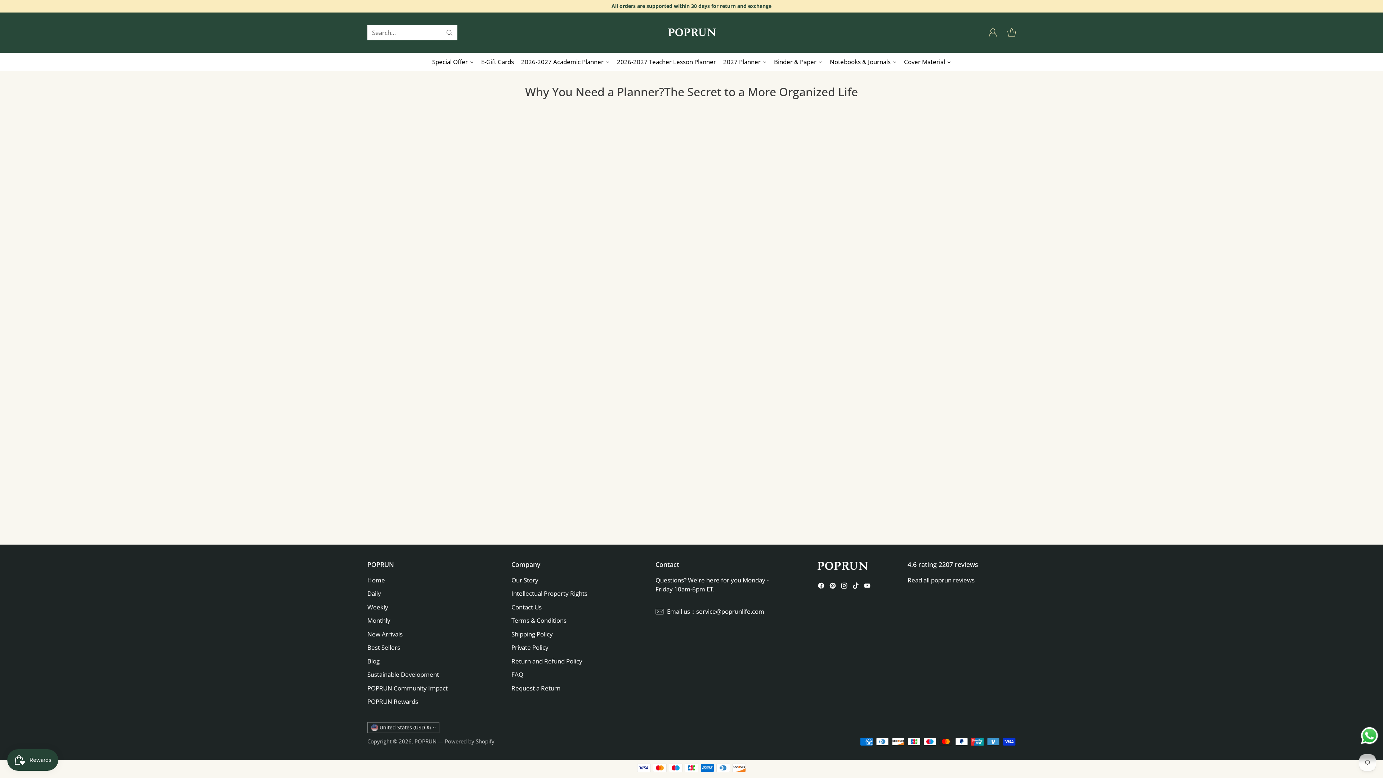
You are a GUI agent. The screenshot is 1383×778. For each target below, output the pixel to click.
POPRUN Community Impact (407, 688)
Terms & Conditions (539, 620)
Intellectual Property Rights (549, 593)
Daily (374, 593)
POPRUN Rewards (392, 701)
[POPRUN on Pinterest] (832, 587)
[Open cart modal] (1012, 33)
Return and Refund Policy (546, 661)
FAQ (517, 674)
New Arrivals (385, 634)
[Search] (449, 32)
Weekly (377, 607)
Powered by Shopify (469, 741)
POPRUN (426, 741)
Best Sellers (383, 647)
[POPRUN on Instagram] (844, 587)
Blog (373, 661)
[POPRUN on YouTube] (867, 587)
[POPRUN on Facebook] (821, 587)
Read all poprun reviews (941, 580)
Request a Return (535, 688)
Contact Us (526, 607)
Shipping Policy (532, 634)
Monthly (378, 620)
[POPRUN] (691, 32)
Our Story (524, 580)
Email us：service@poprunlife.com (715, 611)
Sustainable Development (403, 674)
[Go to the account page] (993, 33)
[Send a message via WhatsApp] (1369, 736)
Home (376, 580)
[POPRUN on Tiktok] (855, 587)
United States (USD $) (405, 727)
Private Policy (530, 647)
